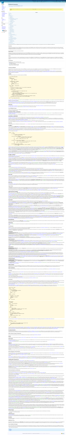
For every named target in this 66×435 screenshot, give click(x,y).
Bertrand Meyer (17, 5)
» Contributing (3, 14)
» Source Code (3, 12)
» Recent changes (4, 19)
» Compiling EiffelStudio (4, 13)
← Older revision (11, 6)
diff (9, 6)
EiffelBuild (10, 429)
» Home (2, 5)
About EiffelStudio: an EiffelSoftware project (46, 433)
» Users (2, 20)
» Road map (3, 15)
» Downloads (3, 8)
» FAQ (2, 9)
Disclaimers (41, 433)
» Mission (3, 6)
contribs (21, 5)
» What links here (4, 26)
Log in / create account (63, 1)
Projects (10, 430)
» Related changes (4, 27)
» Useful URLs (3, 16)
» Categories (3, 7)
